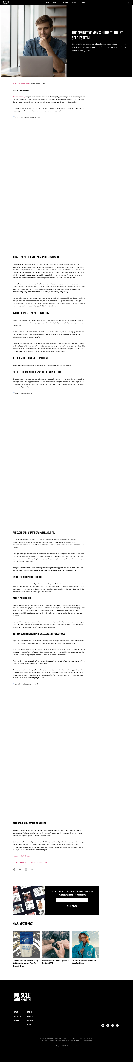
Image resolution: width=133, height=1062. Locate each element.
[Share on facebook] (14, 869)
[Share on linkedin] (26, 869)
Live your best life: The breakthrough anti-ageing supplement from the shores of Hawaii (26, 963)
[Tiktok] (112, 1025)
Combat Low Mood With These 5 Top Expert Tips (30, 862)
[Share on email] (32, 869)
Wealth (75, 3)
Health (65, 3)
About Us (17, 1016)
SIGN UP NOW (72, 906)
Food (84, 3)
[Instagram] (107, 1025)
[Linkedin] (117, 1025)
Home (47, 3)
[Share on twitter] (20, 869)
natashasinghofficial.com (21, 856)
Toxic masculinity (19, 97)
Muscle (55, 3)
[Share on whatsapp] (38, 869)
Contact (17, 1020)
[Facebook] (102, 1025)
